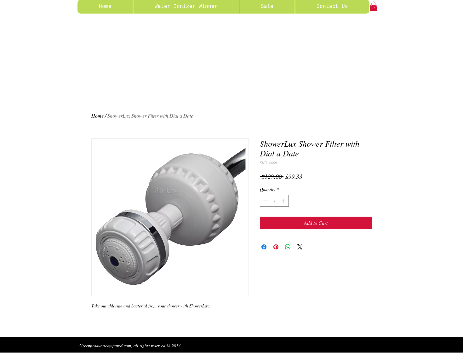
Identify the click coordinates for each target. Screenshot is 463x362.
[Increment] (284, 200)
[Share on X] (300, 247)
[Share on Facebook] (264, 247)
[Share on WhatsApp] (288, 247)
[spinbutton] (274, 200)
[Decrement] (265, 200)
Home (97, 115)
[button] (373, 6)
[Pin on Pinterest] (276, 247)
